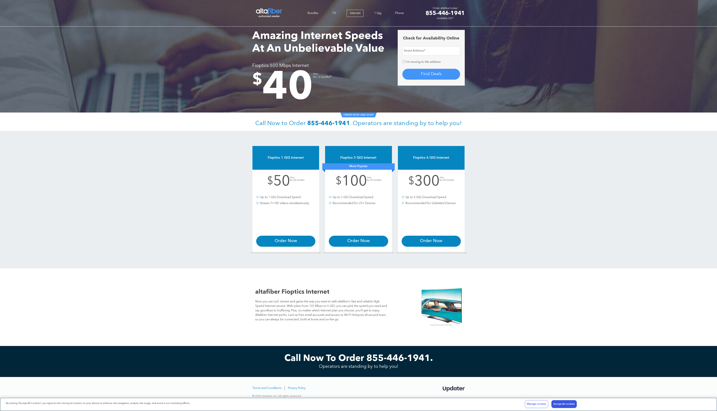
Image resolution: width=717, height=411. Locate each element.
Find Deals (431, 74)
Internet (355, 13)
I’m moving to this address (423, 62)
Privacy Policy (297, 388)
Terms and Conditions (267, 388)
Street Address (414, 50)
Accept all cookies (564, 404)
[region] (358, 404)
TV (334, 13)
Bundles (313, 13)
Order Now (286, 241)
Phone (399, 13)
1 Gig (377, 13)
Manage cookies (536, 404)
